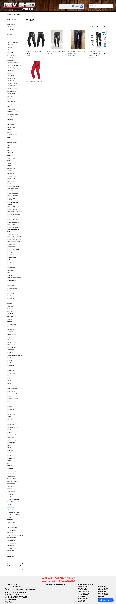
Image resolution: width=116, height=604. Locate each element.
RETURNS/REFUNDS (55, 584)
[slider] (8, 563)
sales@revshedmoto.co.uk (23, 589)
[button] (81, 6)
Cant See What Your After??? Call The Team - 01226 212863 (58, 579)
